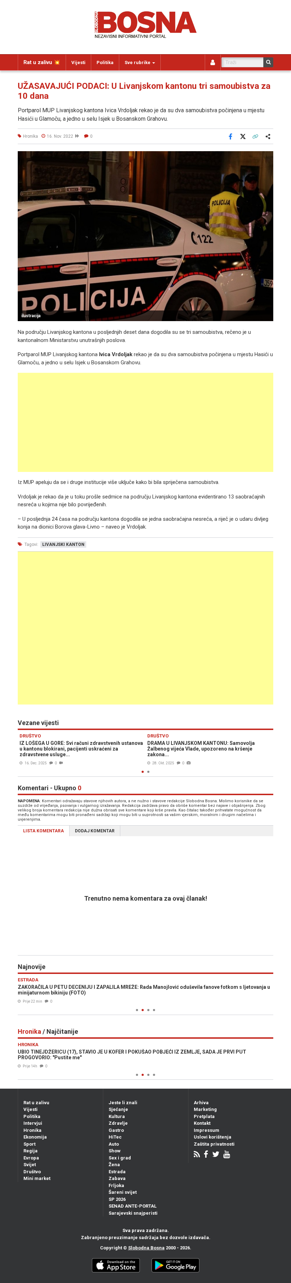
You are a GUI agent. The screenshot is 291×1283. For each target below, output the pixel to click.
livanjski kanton (63, 544)
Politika (105, 62)
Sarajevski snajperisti (133, 1213)
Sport (29, 1144)
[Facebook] (206, 1155)
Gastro (116, 1130)
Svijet (29, 1164)
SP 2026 (117, 1199)
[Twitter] (215, 1155)
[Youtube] (226, 1155)
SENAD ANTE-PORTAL (133, 1206)
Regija (30, 1150)
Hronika (32, 1130)
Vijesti (78, 62)
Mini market (36, 1178)
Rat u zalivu (36, 1102)
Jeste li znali (123, 1102)
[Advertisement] (145, 422)
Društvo (32, 1171)
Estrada (117, 1171)
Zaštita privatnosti (214, 1144)
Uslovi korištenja (212, 1137)
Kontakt (202, 1123)
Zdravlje (118, 1123)
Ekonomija (35, 1137)
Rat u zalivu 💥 (41, 62)
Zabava (117, 1178)
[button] (267, 157)
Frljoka (116, 1185)
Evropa (31, 1158)
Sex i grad (120, 1158)
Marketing (205, 1109)
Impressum (206, 1130)
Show (115, 1150)
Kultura (117, 1116)
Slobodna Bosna (146, 1247)
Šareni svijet (123, 1192)
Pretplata (204, 1116)
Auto (114, 1144)
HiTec (115, 1137)
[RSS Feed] (197, 1155)
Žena (114, 1164)
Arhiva (201, 1102)
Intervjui (32, 1123)
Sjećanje (118, 1109)
